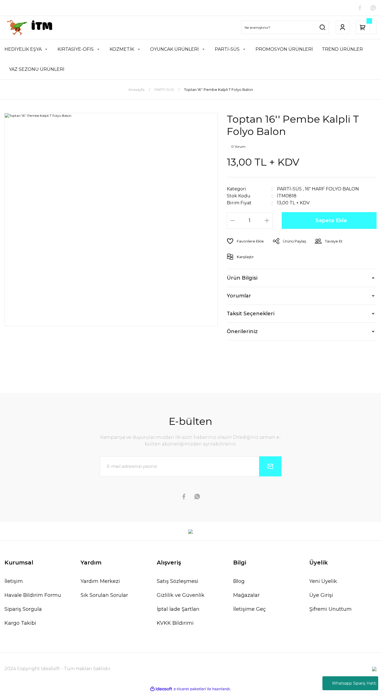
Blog (239, 581)
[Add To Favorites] (245, 241)
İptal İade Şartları (178, 609)
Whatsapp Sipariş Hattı (354, 683)
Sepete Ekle (331, 220)
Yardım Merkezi (100, 581)
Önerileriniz (242, 331)
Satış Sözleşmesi (177, 581)
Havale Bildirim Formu (32, 595)
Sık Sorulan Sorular (104, 595)
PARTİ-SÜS (289, 189)
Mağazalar (246, 595)
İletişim (13, 581)
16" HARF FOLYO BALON (332, 189)
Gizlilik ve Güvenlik (180, 595)
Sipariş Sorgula (23, 609)
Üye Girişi (321, 595)
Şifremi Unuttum (330, 609)
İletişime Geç (249, 609)
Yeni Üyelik (323, 581)
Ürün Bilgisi (242, 278)
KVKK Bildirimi (175, 623)
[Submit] (270, 466)
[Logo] (31, 27)
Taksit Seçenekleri (250, 314)
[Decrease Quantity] (232, 220)
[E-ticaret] (189, 689)
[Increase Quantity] (267, 220)
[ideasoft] (161, 689)
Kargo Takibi (20, 623)
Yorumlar (239, 296)
